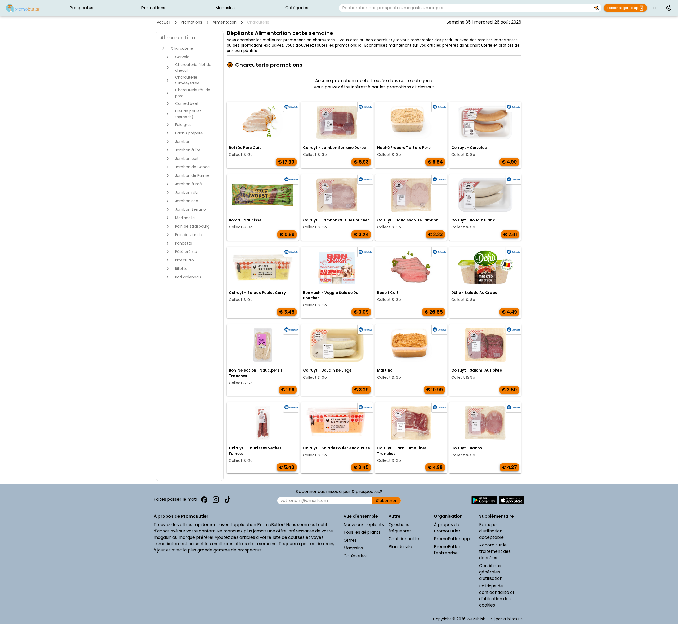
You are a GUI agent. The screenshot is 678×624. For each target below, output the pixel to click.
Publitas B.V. (513, 619)
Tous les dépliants (362, 532)
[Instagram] (216, 499)
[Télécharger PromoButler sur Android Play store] (484, 500)
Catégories (355, 556)
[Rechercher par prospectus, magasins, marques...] (597, 8)
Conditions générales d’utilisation (490, 572)
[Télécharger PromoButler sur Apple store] (511, 500)
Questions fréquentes (400, 528)
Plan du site (400, 547)
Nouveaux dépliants (364, 525)
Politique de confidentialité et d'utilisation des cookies (497, 595)
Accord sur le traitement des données (495, 551)
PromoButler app (452, 539)
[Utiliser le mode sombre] (669, 8)
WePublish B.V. (480, 619)
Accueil (163, 22)
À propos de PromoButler (447, 528)
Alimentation (225, 22)
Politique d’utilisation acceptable (491, 531)
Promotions (191, 22)
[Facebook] (204, 499)
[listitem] (81, 8)
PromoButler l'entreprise (447, 550)
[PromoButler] (22, 8)
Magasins (353, 548)
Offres (350, 540)
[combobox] (465, 8)
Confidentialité (404, 539)
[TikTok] (227, 499)
